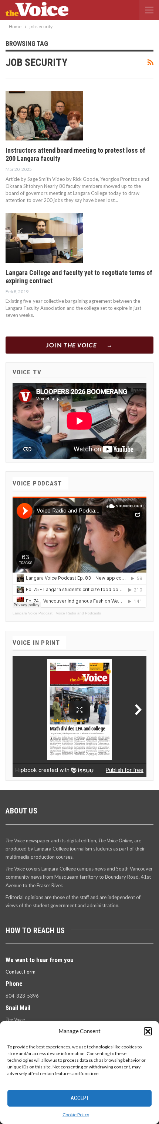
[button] (148, 1031)
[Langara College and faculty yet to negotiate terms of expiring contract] (44, 238)
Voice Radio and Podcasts (78, 613)
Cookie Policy (75, 1114)
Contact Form (20, 972)
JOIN (71, 344)
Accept (80, 1098)
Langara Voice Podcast (33, 613)
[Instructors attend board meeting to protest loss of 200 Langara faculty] (44, 115)
